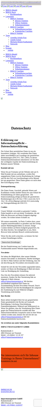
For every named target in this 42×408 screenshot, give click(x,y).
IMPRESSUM (6, 390)
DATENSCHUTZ (8, 392)
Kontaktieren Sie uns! (9, 361)
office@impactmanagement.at (12, 281)
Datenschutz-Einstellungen (11, 242)
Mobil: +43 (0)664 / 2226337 (12, 405)
